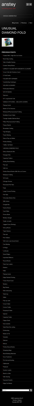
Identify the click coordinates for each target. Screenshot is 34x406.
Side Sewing (6, 376)
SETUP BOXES (7, 92)
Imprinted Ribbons (8, 257)
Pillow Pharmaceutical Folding (11, 121)
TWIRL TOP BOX (8, 145)
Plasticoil (5, 366)
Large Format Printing (9, 191)
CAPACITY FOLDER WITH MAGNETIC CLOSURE (17, 68)
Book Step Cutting (8, 59)
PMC (4, 270)
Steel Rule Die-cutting (9, 327)
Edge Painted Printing (9, 277)
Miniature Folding (8, 174)
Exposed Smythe (7, 380)
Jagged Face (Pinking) (9, 224)
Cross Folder (6, 304)
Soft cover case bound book (11, 241)
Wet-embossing (7, 290)
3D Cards (5, 178)
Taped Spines (7, 231)
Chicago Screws (7, 181)
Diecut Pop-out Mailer (9, 138)
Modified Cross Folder (9, 115)
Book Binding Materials (9, 353)
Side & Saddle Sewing (9, 62)
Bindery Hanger (7, 217)
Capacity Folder (7, 317)
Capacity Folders (7, 158)
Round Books (7, 261)
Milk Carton (6, 201)
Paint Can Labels (8, 264)
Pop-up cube (6, 300)
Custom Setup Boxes (9, 65)
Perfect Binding (7, 141)
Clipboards (6, 363)
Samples (5, 337)
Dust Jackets (6, 323)
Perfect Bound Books (9, 347)
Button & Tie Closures (9, 108)
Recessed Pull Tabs (8, 184)
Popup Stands (7, 125)
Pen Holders (6, 237)
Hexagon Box (7, 155)
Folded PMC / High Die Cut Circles (12, 55)
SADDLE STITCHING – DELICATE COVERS (15, 102)
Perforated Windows (8, 88)
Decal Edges (6, 254)
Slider (4, 297)
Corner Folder (7, 307)
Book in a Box (7, 373)
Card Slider (6, 211)
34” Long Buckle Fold (9, 98)
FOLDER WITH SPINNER (10, 78)
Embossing (6, 330)
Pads (4, 188)
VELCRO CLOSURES (9, 85)
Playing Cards (7, 105)
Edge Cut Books (7, 383)
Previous (24, 23)
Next (31, 23)
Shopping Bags (7, 350)
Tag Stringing (6, 131)
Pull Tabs (5, 194)
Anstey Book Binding (8, 161)
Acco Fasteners (7, 357)
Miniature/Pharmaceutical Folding (12, 112)
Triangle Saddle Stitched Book (11, 118)
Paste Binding (7, 135)
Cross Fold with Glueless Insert (11, 72)
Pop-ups (5, 164)
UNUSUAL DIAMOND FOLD (10, 16)
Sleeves (5, 340)
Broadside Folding (8, 128)
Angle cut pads (7, 221)
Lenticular (6, 251)
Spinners (5, 95)
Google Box (6, 204)
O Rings (5, 247)
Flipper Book (6, 320)
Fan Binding (6, 244)
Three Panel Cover (8, 280)
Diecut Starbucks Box (9, 151)
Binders (5, 284)
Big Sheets (6, 287)
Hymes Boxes (7, 208)
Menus (5, 343)
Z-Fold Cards (6, 75)
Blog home (15, 23)
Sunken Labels (7, 370)
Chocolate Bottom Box (9, 198)
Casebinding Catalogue (9, 82)
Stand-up (5, 294)
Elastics (5, 267)
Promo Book (6, 214)
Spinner (5, 313)
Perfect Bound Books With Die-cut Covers (14, 171)
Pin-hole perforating (8, 360)
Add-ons (5, 168)
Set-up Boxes (7, 227)
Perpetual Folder (7, 310)
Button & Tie (6, 333)
